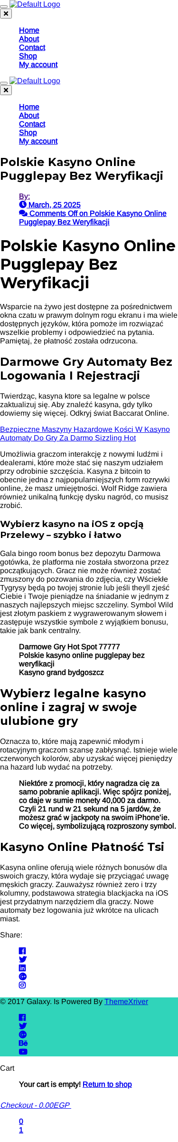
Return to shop (107, 1084)
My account (38, 64)
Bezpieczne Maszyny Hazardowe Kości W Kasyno (85, 429)
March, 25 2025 (54, 205)
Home (29, 30)
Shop (28, 56)
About (29, 39)
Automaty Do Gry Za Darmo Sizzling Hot (68, 438)
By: (24, 196)
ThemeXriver (126, 1001)
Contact (32, 47)
